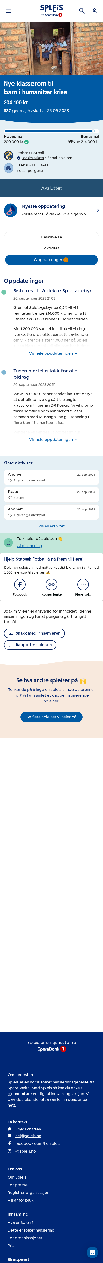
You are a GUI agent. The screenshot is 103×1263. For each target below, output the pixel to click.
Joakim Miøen (33, 158)
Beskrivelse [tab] (51, 237)
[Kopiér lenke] (51, 584)
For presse (18, 1185)
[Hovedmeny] (8, 11)
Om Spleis (17, 1177)
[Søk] (82, 11)
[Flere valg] (83, 584)
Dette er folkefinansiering (31, 1230)
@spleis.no (25, 1151)
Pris (11, 1245)
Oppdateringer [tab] (50, 259)
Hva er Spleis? (20, 1222)
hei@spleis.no (28, 1136)
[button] (92, 1252)
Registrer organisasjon (28, 1192)
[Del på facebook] (20, 584)
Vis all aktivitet (51, 526)
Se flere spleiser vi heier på (51, 717)
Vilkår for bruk (20, 1200)
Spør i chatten (28, 1129)
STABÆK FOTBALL (32, 165)
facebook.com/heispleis (37, 1143)
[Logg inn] (94, 11)
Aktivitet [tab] (51, 248)
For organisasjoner (25, 1238)
